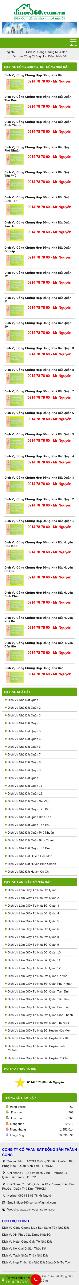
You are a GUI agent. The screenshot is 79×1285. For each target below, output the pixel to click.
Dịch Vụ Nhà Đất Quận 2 (24, 707)
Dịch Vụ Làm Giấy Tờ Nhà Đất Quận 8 (33, 936)
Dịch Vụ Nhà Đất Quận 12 (25, 793)
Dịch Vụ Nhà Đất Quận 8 (24, 762)
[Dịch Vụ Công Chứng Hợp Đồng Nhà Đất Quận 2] (14, 508)
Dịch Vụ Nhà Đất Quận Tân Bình (29, 809)
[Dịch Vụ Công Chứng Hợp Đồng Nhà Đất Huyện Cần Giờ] (14, 655)
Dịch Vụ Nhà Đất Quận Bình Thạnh (31, 840)
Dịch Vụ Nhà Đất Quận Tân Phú (29, 824)
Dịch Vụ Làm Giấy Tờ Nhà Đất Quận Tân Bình (39, 991)
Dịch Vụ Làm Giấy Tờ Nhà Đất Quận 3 (33, 905)
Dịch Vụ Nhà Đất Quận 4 (24, 723)
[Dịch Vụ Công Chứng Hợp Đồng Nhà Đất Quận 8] (14, 378)
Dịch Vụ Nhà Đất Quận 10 (25, 778)
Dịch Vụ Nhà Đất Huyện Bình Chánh (32, 863)
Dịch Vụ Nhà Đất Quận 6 (24, 746)
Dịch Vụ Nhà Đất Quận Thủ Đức (29, 848)
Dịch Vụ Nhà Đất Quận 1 (24, 699)
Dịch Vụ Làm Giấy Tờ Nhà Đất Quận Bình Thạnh (40, 1015)
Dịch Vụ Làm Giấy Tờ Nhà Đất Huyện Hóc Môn (39, 1030)
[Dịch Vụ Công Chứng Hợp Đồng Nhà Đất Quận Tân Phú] (14, 184)
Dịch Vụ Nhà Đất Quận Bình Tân (29, 817)
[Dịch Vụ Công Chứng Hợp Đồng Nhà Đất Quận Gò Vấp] (14, 260)
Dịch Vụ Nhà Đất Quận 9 (24, 770)
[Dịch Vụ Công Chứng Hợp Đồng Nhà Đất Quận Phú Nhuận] (14, 159)
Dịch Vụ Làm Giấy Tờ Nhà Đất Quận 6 (33, 929)
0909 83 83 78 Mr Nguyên (35, 1195)
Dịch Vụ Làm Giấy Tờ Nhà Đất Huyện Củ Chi (38, 1058)
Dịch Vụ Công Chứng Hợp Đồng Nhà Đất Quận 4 (39, 456)
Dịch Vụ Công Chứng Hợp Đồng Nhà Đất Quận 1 (39, 521)
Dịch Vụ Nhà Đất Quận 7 (24, 754)
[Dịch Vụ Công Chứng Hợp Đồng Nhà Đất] (14, 84)
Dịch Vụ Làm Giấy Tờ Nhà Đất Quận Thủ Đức (38, 1022)
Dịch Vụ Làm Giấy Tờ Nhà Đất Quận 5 (33, 921)
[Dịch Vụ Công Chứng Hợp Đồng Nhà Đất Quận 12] (14, 285)
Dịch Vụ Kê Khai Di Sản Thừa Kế (24, 1248)
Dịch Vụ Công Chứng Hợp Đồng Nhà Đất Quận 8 (39, 369)
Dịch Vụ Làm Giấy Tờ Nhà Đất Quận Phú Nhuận (40, 983)
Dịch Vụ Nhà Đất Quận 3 (24, 715)
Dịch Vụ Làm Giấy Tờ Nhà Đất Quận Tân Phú (38, 999)
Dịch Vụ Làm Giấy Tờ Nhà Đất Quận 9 (33, 944)
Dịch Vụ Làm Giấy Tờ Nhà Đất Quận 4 (33, 913)
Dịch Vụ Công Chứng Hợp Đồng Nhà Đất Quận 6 (39, 412)
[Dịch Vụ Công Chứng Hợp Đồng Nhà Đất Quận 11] (14, 310)
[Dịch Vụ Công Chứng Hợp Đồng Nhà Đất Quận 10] (14, 335)
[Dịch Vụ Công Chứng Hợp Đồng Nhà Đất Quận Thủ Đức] (14, 109)
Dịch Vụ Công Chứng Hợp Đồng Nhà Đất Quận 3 (39, 477)
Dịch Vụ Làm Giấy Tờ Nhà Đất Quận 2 (33, 897)
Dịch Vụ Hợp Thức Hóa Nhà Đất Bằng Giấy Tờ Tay (36, 1262)
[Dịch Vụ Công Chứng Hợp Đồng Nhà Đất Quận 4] (14, 465)
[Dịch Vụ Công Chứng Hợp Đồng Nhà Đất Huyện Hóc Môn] (14, 555)
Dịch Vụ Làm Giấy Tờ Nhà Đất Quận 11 (34, 960)
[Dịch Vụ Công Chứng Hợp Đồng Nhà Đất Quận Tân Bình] (14, 235)
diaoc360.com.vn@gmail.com (36, 1202)
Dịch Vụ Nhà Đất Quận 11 (25, 785)
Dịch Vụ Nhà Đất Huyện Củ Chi (28, 871)
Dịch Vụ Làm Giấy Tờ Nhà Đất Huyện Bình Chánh (36, 1048)
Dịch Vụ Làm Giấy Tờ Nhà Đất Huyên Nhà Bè (38, 1038)
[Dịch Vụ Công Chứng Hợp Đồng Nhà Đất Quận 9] (14, 357)
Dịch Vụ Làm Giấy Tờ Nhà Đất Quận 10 (34, 952)
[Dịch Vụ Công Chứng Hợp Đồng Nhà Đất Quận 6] (14, 422)
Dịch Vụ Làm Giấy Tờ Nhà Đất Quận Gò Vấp (37, 976)
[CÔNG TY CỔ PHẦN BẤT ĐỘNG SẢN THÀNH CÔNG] (39, 11)
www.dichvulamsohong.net (37, 1209)
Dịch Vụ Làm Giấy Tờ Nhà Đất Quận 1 (33, 890)
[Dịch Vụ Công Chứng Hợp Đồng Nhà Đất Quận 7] (14, 400)
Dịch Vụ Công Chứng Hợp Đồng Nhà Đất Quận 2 (39, 499)
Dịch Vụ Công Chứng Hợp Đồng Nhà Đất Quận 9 (39, 348)
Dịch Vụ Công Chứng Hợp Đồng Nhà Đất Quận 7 (39, 391)
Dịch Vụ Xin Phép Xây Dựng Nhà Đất (26, 1234)
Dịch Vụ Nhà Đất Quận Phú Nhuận (31, 832)
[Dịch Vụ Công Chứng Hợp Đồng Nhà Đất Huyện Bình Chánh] (14, 605)
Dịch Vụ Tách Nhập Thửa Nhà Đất (25, 1255)
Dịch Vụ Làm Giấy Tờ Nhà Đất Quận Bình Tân (39, 1007)
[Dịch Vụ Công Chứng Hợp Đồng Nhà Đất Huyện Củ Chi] (14, 580)
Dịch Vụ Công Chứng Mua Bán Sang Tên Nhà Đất (35, 1227)
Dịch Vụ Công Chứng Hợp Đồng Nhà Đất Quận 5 (39, 434)
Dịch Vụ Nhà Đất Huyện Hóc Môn (30, 856)
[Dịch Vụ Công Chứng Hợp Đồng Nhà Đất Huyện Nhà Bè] (14, 630)
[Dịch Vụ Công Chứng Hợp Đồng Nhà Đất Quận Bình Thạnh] (14, 134)
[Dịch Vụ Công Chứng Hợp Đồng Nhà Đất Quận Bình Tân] (14, 209)
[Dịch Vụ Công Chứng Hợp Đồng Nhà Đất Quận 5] (14, 443)
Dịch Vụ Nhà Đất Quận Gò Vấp (28, 801)
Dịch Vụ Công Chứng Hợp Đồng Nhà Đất (33, 75)
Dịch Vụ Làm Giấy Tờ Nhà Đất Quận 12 (34, 968)
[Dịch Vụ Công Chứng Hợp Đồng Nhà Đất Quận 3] (14, 486)
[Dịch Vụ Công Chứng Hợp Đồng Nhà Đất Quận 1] (14, 529)
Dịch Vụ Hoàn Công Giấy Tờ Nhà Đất (27, 1241)
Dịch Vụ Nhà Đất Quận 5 (24, 731)
